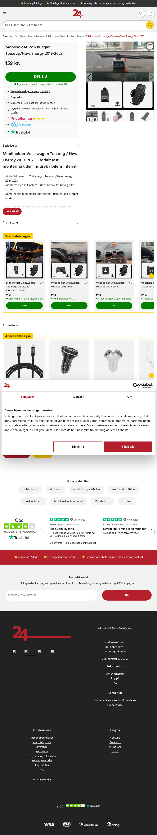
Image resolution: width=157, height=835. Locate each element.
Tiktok (115, 751)
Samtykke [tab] (27, 396)
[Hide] (77, 145)
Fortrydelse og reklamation (42, 756)
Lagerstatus (42, 765)
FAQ (115, 683)
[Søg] (150, 25)
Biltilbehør (55, 489)
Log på (115, 678)
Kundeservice (115, 705)
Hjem (23, 36)
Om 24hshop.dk (115, 674)
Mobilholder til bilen (71, 36)
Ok (127, 595)
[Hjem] (78, 13)
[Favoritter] (141, 13)
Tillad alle (128, 446)
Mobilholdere (52, 36)
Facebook (115, 742)
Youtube (115, 738)
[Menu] (4, 14)
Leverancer (42, 747)
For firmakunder (42, 780)
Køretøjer (127, 501)
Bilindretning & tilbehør (86, 489)
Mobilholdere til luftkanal (68, 501)
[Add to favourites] (150, 46)
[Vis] (77, 222)
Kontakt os (42, 751)
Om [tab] (129, 396)
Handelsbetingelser (42, 738)
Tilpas (76, 446)
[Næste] (151, 275)
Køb (24, 306)
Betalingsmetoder (42, 760)
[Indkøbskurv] (150, 13)
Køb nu (40, 76)
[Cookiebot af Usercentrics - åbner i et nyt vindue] (136, 385)
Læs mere (12, 211)
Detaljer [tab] (78, 396)
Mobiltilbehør (35, 36)
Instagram (115, 747)
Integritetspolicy (42, 742)
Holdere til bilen (33, 501)
